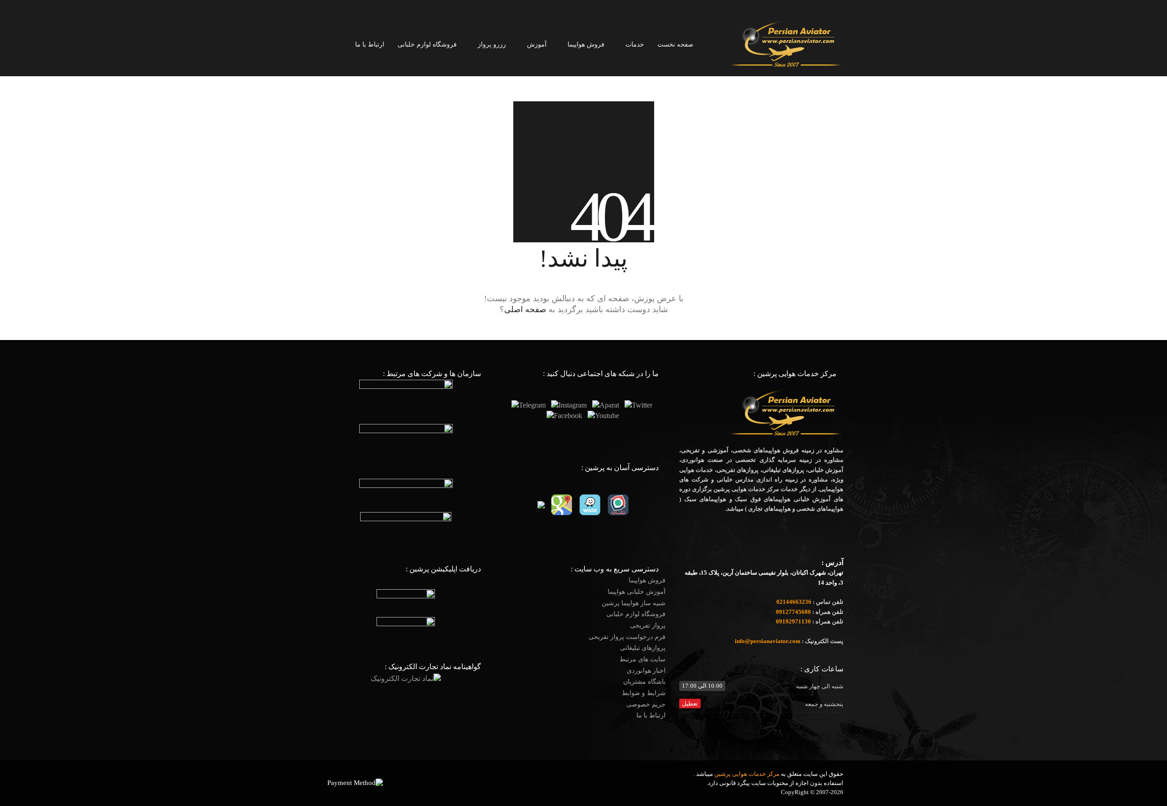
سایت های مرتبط (643, 659)
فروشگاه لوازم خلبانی (636, 614)
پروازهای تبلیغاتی (643, 647)
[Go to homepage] (786, 44)
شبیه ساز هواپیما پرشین (634, 603)
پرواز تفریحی (648, 625)
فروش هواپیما (647, 580)
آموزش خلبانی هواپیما (637, 591)
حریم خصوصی (646, 704)
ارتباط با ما (651, 715)
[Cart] (329, 44)
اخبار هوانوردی (646, 670)
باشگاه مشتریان (644, 681)
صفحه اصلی (525, 309)
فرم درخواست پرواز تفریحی (627, 636)
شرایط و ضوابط (644, 693)
